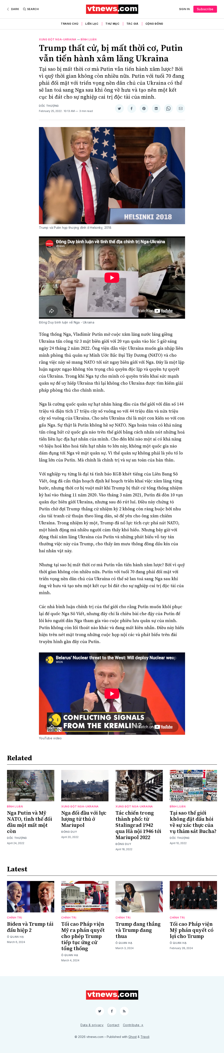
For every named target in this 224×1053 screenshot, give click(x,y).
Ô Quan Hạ (15, 936)
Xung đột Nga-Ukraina (57, 39)
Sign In (184, 9)
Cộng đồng (154, 23)
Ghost (132, 1037)
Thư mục (112, 23)
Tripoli (144, 1037)
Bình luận (88, 39)
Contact (113, 1025)
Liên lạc (91, 23)
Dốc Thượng (49, 105)
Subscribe (205, 9)
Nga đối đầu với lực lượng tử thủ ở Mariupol (83, 819)
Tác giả (132, 23)
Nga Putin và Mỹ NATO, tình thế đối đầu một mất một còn (29, 822)
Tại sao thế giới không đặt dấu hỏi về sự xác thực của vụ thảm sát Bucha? (193, 822)
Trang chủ (69, 23)
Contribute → (133, 1025)
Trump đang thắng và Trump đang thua (138, 930)
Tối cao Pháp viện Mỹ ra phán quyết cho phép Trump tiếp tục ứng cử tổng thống (83, 936)
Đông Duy (69, 831)
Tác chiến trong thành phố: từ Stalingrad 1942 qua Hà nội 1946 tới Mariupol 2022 (138, 825)
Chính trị (14, 917)
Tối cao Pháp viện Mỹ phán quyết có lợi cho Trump (192, 930)
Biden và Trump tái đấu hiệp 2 (30, 927)
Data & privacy (92, 1025)
